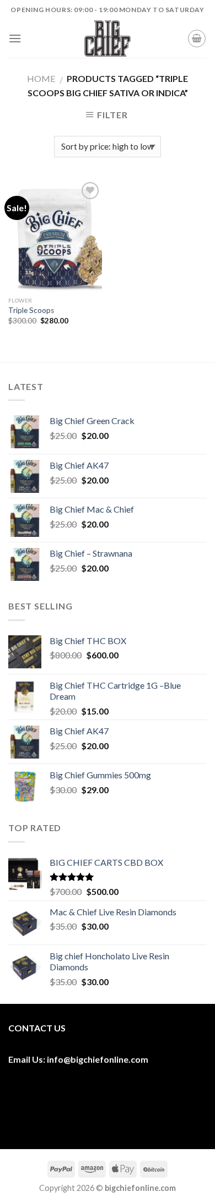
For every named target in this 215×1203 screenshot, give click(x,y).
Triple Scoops (31, 310)
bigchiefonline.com (109, 1059)
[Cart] (197, 38)
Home (41, 78)
